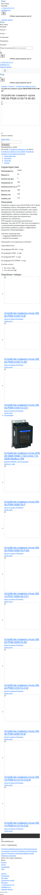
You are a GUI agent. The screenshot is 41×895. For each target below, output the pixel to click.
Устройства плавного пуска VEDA (13, 152)
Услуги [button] (2, 33)
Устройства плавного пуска (25, 86)
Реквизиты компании (8, 856)
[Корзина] (3, 13)
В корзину (5, 144)
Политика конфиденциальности (12, 849)
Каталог (11, 86)
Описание (7, 158)
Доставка (4, 878)
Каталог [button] (3, 30)
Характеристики (10, 156)
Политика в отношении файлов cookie (20, 853)
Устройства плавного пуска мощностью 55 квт (17, 153)
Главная (4, 86)
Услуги (3, 865)
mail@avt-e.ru (6, 10)
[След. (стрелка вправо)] (2, 894)
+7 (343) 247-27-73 (7, 8)
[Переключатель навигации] (5, 71)
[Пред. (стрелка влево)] (1, 894)
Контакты (3, 45)
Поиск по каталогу (6, 48)
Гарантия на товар (7, 880)
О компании (4, 37)
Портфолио (4, 41)
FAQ (2, 869)
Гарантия (7, 160)
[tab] (22, 156)
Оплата (6, 163)
